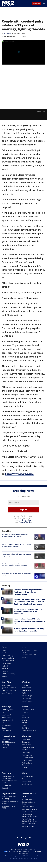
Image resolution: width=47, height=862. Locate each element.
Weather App (26, 688)
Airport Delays (27, 696)
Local (4, 650)
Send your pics (7, 685)
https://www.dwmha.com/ (19, 473)
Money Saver (6, 725)
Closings (25, 685)
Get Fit (4, 723)
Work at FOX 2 (27, 745)
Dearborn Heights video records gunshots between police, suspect (16, 545)
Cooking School (7, 720)
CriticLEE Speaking (8, 742)
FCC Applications (28, 758)
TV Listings (5, 745)
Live (24, 647)
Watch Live (36, 3)
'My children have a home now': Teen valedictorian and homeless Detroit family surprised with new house (29, 601)
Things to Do (6, 671)
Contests (5, 747)
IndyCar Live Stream (29, 812)
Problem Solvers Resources (27, 764)
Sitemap (25, 767)
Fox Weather (26, 698)
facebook (17, 837)
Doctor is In (6, 728)
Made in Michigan (8, 658)
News (23, 33)
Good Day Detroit (8, 710)
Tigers (24, 725)
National (5, 666)
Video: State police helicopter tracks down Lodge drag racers (16, 555)
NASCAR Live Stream (29, 809)
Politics (4, 676)
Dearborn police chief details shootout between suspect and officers (15, 535)
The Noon (5, 712)
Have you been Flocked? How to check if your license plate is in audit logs (29, 621)
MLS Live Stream (28, 826)
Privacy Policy (26, 520)
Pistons (24, 723)
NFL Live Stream (28, 799)
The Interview (6, 663)
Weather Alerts (27, 690)
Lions (24, 715)
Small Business (27, 784)
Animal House (27, 701)
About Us (26, 736)
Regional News (9, 793)
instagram (25, 837)
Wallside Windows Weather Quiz (8, 777)
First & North (26, 712)
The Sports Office (28, 710)
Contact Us (26, 742)
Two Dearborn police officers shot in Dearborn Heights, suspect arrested (14, 565)
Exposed (5, 788)
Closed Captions (27, 760)
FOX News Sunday (8, 674)
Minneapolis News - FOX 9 (9, 807)
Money (25, 773)
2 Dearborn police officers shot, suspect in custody (16, 574)
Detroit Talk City (7, 655)
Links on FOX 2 (7, 731)
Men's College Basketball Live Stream (30, 815)
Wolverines (26, 717)
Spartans (25, 720)
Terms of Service (25, 522)
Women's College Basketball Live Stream (30, 820)
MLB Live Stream (28, 807)
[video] (39, 537)
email (29, 837)
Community (26, 752)
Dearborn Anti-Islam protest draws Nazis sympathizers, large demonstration (28, 592)
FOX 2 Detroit (16, 33)
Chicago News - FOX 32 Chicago (9, 798)
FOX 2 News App (28, 747)
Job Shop (25, 750)
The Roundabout (8, 661)
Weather (26, 682)
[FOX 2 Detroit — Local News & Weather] (8, 3)
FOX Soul (25, 657)
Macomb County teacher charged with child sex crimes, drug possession (28, 611)
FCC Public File (27, 755)
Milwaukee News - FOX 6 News (10, 802)
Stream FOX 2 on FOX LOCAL (29, 651)
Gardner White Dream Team (9, 782)
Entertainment (9, 736)
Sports (25, 706)
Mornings (6, 706)
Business (5, 669)
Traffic (24, 693)
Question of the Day (9, 688)
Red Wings (25, 728)
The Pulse (5, 653)
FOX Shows (6, 739)
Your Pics (6, 682)
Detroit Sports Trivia (9, 690)
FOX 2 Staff (26, 739)
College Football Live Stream (29, 803)
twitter (21, 837)
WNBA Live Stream (28, 824)
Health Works (6, 717)
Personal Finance (28, 776)
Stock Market (26, 781)
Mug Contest (6, 715)
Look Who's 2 (6, 693)
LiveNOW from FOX (29, 655)
